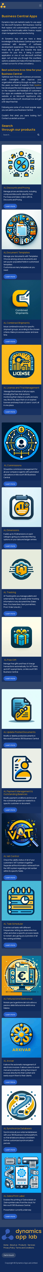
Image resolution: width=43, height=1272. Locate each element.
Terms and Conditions (24, 1247)
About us (13, 1245)
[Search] (38, 134)
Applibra (37, 85)
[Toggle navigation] (40, 5)
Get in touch (9, 1255)
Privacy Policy (9, 1247)
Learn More (10, 1082)
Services (31, 1245)
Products (22, 1245)
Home (6, 1245)
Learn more (10, 206)
